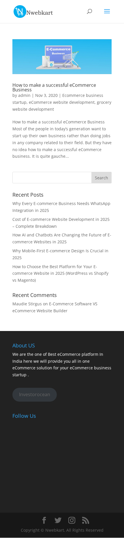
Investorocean (34, 394)
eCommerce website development (62, 102)
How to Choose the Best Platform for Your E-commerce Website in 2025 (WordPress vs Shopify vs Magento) (60, 273)
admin (24, 95)
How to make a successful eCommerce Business (54, 87)
